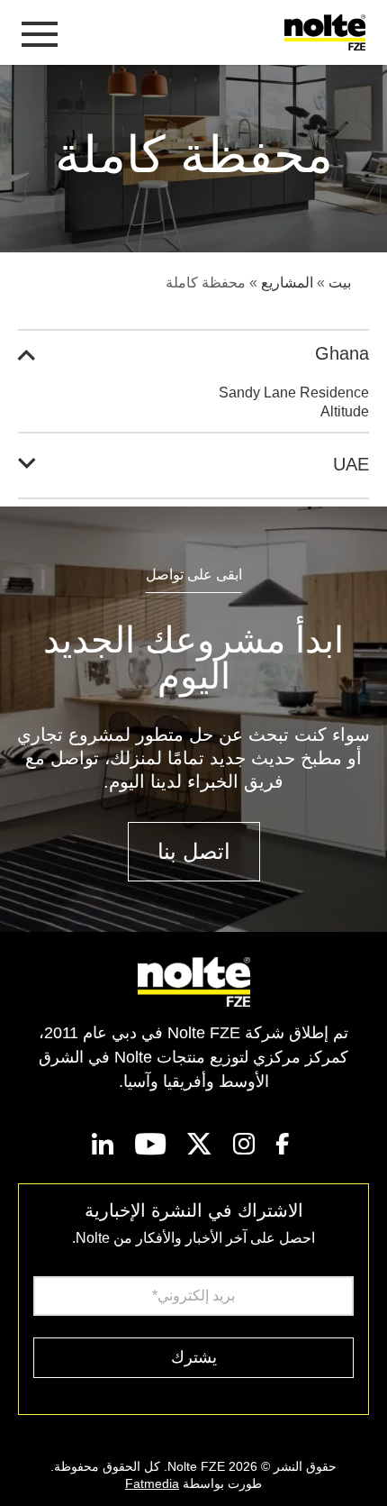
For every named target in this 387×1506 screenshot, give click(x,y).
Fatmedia (152, 1483)
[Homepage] (328, 32)
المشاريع (287, 282)
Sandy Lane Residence (294, 392)
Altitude (344, 411)
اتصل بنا (194, 851)
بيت (339, 282)
